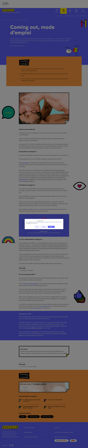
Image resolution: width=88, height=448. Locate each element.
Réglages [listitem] (44, 226)
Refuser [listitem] (37, 226)
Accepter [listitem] (51, 226)
